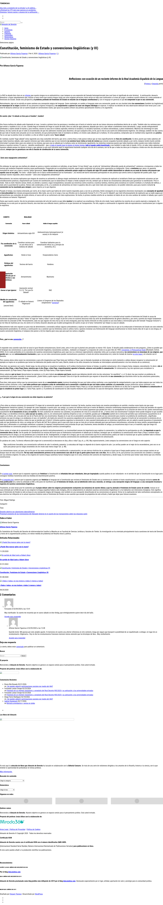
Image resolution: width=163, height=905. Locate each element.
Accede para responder (12, 617)
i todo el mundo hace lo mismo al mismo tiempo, (80, 145)
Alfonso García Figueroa (18, 54)
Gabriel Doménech (11, 701)
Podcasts (7, 33)
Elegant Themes (15, 894)
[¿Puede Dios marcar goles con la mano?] (15, 542)
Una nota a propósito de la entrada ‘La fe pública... (18, 8)
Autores (7, 32)
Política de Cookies (33, 829)
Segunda (155, 84)
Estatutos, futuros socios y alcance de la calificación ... (19, 12)
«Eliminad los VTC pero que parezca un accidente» (18, 10)
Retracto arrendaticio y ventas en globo (21, 703)
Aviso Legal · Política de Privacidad (12, 829)
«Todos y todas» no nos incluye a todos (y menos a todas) (20, 585)
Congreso (55, 303)
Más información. (6, 772)
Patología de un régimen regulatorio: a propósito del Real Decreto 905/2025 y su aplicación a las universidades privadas (50, 691)
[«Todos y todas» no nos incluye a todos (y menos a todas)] (21, 581)
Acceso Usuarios (10, 39)
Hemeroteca (8, 37)
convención (17, 339)
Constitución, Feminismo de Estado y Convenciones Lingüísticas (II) (24, 572)
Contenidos (8, 35)
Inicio (6, 28)
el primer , (7, 474)
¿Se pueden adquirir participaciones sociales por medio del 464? (30, 686)
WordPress (39, 894)
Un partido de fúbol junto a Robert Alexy (14, 560)
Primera (148, 84)
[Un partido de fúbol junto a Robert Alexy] (15, 555)
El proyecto (8, 30)
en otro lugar (138, 354)
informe (28, 95)
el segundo (8, 480)
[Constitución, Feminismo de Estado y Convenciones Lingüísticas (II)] (25, 568)
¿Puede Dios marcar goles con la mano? (14, 547)
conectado (20, 647)
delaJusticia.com (14, 872)
